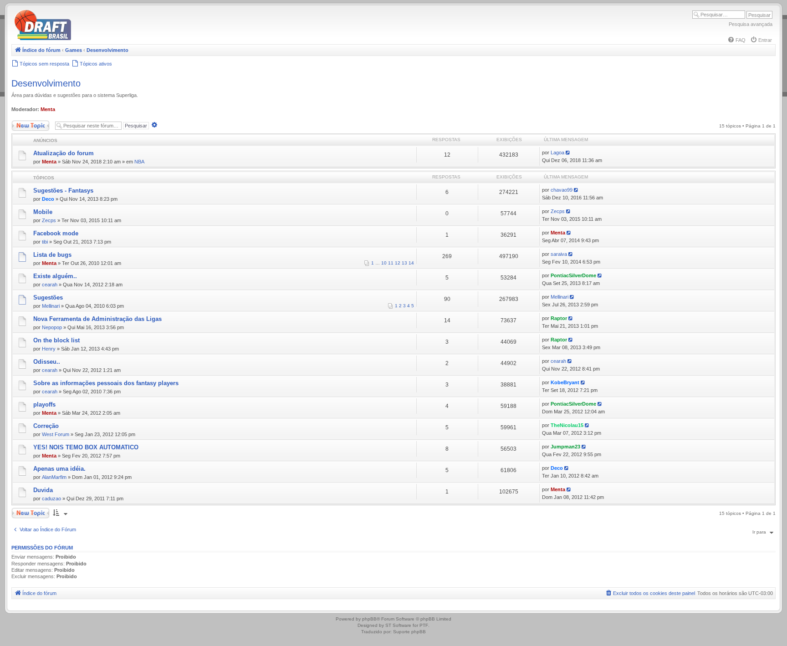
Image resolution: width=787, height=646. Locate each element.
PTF (423, 625)
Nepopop (52, 327)
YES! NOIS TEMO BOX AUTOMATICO (85, 447)
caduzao (51, 498)
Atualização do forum (63, 153)
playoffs (44, 404)
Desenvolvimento (46, 83)
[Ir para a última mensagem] (569, 152)
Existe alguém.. (55, 276)
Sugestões (48, 297)
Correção (46, 425)
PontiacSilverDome (573, 275)
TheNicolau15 (567, 425)
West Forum (55, 434)
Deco (48, 199)
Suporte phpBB (409, 631)
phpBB (369, 618)
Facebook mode (55, 233)
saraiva (559, 254)
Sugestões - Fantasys (63, 190)
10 (384, 262)
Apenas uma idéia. (59, 468)
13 (404, 262)
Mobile (42, 212)
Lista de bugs (52, 254)
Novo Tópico (24, 123)
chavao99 (561, 190)
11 (391, 262)
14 (411, 262)
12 (397, 262)
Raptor (559, 318)
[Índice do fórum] (82, 38)
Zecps (49, 220)
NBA (139, 161)
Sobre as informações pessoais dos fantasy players (106, 383)
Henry (49, 348)
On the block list (56, 340)
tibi (45, 241)
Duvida (43, 490)
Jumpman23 (565, 446)
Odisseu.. (46, 361)
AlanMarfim (54, 477)
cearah (49, 284)
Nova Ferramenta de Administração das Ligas (97, 318)
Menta (48, 109)
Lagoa (557, 152)
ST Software (398, 625)
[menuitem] (736, 40)
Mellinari (51, 306)
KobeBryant (565, 382)
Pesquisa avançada (750, 24)
